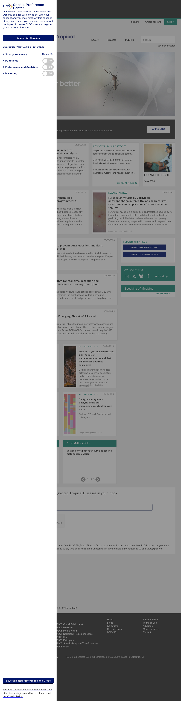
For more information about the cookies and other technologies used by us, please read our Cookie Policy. (27, 693)
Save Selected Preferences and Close (28, 680)
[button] (15, 54)
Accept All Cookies (28, 38)
